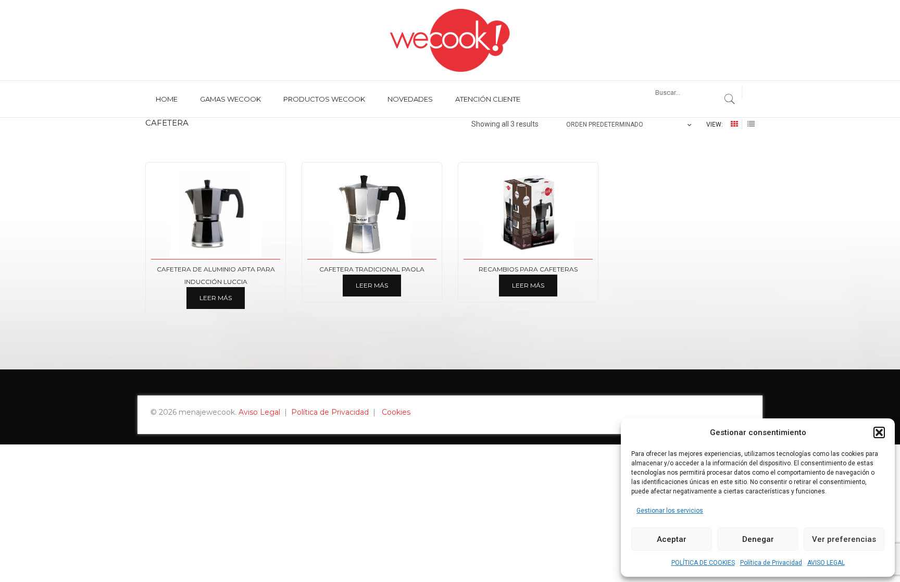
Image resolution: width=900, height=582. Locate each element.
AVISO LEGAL (826, 562)
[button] (879, 432)
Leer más (215, 298)
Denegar (758, 539)
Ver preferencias (844, 539)
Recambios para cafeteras (528, 269)
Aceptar (671, 539)
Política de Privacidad (771, 562)
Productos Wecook (324, 99)
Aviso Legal (259, 412)
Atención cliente (487, 99)
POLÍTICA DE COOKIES (703, 562)
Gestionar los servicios (669, 510)
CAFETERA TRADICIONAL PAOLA (371, 269)
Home (167, 99)
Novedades (410, 99)
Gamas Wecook (230, 99)
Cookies (396, 412)
